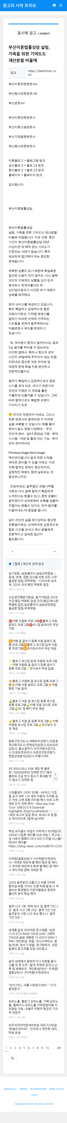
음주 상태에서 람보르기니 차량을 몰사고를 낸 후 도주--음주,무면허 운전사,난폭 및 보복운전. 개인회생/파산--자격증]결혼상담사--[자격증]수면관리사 (33, 967)
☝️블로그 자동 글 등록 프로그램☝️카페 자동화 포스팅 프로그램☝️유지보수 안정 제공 (33, 725)
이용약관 (23, 1089)
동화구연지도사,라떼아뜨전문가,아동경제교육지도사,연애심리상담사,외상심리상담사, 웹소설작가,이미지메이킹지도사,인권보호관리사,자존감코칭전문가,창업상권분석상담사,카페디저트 (33, 749)
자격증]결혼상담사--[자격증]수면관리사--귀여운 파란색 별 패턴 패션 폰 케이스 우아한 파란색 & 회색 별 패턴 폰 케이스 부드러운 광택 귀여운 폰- (33, 864)
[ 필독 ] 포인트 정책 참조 (28, 563)
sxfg (22, 589)
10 (47, 1048)
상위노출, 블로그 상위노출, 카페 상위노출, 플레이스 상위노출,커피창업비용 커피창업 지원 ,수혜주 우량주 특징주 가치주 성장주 (33, 1007)
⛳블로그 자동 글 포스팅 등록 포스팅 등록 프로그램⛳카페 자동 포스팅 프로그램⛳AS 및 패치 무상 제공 (33, 705)
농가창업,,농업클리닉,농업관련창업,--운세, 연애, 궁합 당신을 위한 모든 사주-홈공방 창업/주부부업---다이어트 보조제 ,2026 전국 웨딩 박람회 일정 (33, 579)
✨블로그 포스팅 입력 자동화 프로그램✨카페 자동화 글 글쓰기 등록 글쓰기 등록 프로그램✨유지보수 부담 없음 (33, 664)
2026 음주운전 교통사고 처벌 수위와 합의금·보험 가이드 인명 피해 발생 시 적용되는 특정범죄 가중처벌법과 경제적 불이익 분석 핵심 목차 (33, 888)
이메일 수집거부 (56, 1089)
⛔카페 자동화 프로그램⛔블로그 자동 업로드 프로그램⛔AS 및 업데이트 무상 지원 (33, 624)
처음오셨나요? (10, 1089)
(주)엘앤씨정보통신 (29, 994)
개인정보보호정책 (38, 1089)
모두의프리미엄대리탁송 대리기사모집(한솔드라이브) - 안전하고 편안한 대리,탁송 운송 (33, 1029)
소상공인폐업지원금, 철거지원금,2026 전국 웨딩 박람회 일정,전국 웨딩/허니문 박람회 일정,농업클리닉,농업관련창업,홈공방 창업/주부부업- (33, 603)
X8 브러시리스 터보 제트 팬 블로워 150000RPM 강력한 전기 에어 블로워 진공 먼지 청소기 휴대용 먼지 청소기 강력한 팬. (30, 774)
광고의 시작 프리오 (19, 6)
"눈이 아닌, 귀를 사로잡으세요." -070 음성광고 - (32, 987)
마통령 (23, 633)
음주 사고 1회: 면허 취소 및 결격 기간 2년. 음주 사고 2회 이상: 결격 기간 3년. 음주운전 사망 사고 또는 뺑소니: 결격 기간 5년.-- (33, 912)
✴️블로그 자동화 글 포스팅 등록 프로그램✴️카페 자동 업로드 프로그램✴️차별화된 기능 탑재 (33, 685)
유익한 (24, 1037)
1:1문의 (33, 1095)
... (53, 1048)
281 (59, 1048)
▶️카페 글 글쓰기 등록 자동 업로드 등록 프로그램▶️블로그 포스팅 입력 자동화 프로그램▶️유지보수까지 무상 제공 (33, 644)
